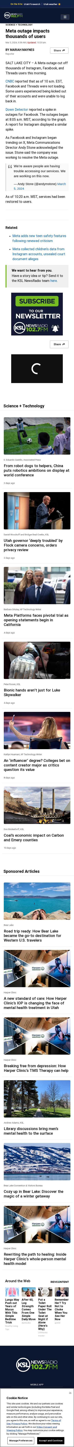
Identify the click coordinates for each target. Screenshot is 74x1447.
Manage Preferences (20, 1440)
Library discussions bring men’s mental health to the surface (31, 1130)
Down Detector (17, 110)
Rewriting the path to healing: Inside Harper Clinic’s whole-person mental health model (35, 1259)
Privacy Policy (19, 1423)
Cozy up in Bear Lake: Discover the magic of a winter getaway (33, 1193)
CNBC (10, 81)
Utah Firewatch (32, 4)
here (53, 281)
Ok (70, 1393)
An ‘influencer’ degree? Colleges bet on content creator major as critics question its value (37, 765)
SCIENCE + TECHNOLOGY (19, 24)
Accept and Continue (50, 1440)
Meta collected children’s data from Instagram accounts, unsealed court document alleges (38, 254)
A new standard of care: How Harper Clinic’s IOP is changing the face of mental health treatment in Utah (35, 1003)
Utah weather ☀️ (52, 4)
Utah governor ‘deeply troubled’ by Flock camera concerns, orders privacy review (33, 545)
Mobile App (37, 1384)
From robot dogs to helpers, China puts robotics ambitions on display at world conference (36, 470)
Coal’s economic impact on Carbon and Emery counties (34, 837)
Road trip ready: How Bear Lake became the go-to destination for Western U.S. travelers (32, 936)
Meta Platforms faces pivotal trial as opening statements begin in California (36, 620)
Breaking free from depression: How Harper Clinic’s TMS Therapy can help (36, 1068)
